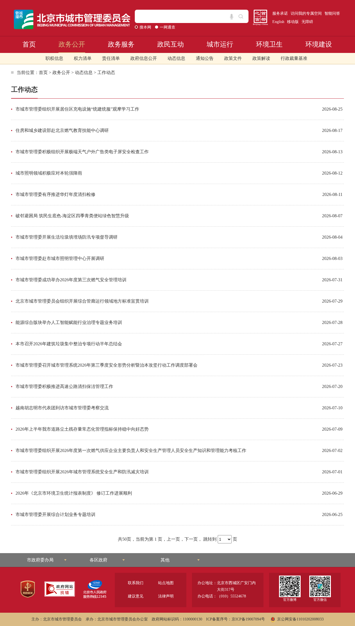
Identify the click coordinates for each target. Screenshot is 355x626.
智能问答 (332, 13)
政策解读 (261, 58)
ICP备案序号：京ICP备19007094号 (235, 619)
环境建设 (318, 44)
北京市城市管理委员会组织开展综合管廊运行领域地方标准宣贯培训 (82, 301)
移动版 (293, 22)
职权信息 (54, 58)
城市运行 (220, 44)
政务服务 (121, 44)
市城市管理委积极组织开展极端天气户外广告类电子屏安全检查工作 (82, 151)
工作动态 (106, 72)
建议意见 (135, 596)
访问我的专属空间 (306, 13)
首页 (29, 44)
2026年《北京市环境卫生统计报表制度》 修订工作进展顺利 (74, 493)
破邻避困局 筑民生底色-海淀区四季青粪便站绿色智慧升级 (72, 215)
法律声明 (166, 596)
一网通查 (167, 27)
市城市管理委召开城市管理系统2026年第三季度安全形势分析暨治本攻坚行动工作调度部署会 (106, 365)
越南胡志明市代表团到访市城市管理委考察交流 (62, 407)
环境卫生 (269, 44)
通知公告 (205, 58)
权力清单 (83, 58)
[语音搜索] (231, 16)
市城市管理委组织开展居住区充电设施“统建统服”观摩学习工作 (77, 109)
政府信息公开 (143, 58)
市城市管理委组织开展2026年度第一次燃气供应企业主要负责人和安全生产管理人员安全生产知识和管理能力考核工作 (131, 450)
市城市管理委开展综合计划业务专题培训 (55, 514)
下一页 (191, 539)
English (278, 22)
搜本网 (146, 27)
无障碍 (307, 22)
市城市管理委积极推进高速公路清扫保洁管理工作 (64, 386)
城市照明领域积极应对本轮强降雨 (49, 173)
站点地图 (166, 583)
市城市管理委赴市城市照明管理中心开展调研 (60, 258)
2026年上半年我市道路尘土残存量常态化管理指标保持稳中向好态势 (82, 429)
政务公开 (72, 44)
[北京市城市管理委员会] (72, 19)
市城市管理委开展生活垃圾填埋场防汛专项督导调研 (67, 237)
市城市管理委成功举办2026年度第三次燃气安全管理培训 (71, 279)
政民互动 (170, 44)
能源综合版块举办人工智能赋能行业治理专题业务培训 (69, 322)
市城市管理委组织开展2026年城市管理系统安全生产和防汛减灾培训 (82, 471)
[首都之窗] (260, 17)
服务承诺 (280, 13)
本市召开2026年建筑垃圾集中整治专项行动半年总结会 (69, 343)
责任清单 (111, 58)
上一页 (173, 539)
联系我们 (135, 583)
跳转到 (210, 539)
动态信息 (176, 58)
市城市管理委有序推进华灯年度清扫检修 (55, 194)
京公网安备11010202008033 (300, 619)
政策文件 (233, 58)
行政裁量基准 (294, 58)
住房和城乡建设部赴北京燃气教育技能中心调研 (62, 130)
